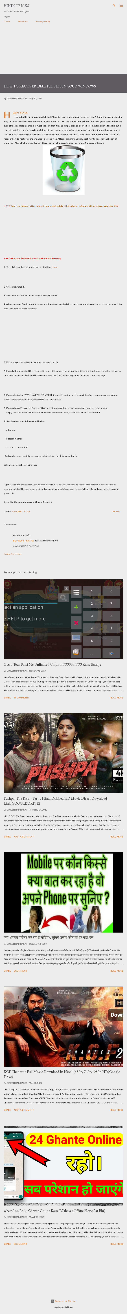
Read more (116, 697)
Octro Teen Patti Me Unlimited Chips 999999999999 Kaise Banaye (52, 664)
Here (55, 267)
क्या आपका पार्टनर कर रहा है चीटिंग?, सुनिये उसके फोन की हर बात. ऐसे (48, 937)
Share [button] (116, 511)
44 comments (21, 697)
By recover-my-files (23, 540)
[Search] (114, 5)
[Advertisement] (63, 52)
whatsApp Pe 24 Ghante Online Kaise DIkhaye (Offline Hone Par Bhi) (54, 1210)
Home (7, 21)
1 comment (20, 970)
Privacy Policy (42, 21)
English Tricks (21, 511)
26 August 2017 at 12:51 (26, 545)
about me (23, 21)
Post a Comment (12, 553)
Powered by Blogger (65, 1301)
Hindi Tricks (16, 5)
